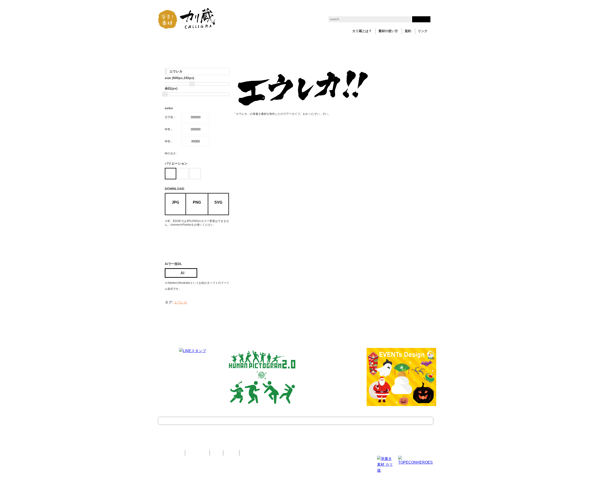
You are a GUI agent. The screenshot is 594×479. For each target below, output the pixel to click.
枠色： (169, 129)
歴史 (328, 42)
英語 (295, 42)
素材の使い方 (388, 31)
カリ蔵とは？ (362, 31)
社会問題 (238, 42)
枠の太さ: (171, 153)
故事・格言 (190, 42)
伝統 (345, 42)
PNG (197, 202)
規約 (408, 31)
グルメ (277, 42)
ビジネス (215, 42)
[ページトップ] (295, 420)
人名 (312, 42)
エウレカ (180, 302)
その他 (383, 42)
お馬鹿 (363, 42)
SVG (218, 202)
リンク (423, 31)
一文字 (167, 42)
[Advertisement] (202, 243)
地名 (258, 42)
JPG (175, 202)
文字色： (170, 117)
